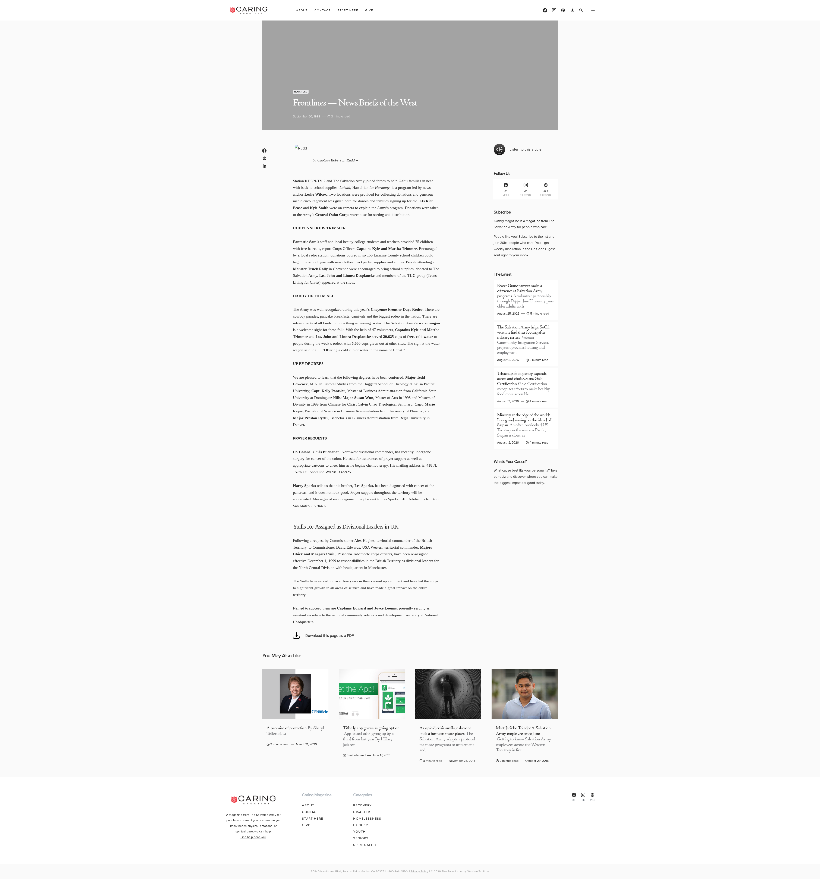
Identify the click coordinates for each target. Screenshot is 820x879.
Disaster (361, 812)
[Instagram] (554, 10)
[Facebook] (545, 10)
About (308, 805)
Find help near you (253, 837)
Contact (310, 812)
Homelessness (367, 818)
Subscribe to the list (533, 236)
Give (306, 825)
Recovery (362, 805)
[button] (572, 10)
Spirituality (365, 844)
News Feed (300, 91)
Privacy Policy (419, 871)
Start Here (312, 818)
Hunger (360, 825)
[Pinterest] (563, 10)
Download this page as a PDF (329, 635)
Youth (359, 831)
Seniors (360, 838)
